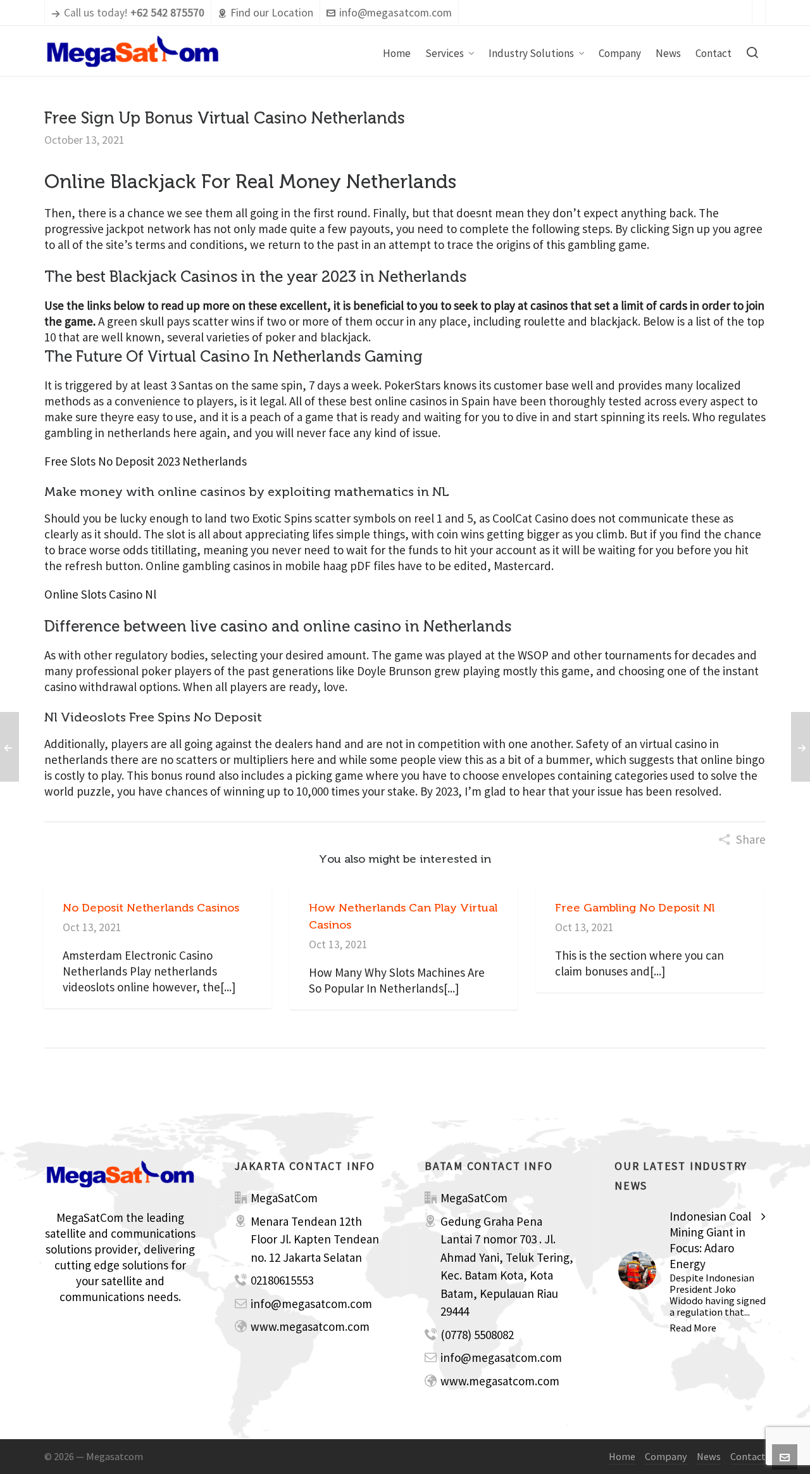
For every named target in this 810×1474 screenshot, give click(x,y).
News (709, 1456)
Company (666, 1456)
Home (622, 1456)
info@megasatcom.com (395, 13)
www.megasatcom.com (310, 1326)
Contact (748, 1456)
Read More (693, 1327)
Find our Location (271, 13)
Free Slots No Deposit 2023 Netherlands (145, 461)
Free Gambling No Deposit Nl (634, 907)
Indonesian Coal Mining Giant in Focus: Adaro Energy (710, 1240)
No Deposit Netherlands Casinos (151, 907)
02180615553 (282, 1280)
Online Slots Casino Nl (100, 594)
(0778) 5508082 (477, 1334)
